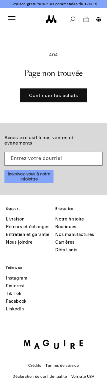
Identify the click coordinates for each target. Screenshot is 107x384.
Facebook (16, 301)
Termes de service (62, 366)
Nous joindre (19, 242)
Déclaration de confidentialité (39, 377)
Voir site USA (83, 377)
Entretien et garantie (28, 235)
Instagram (16, 278)
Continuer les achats (53, 95)
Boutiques (65, 227)
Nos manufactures (74, 235)
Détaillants (66, 250)
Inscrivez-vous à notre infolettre (29, 177)
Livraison (15, 219)
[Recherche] (72, 19)
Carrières (64, 242)
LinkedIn (15, 309)
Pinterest (15, 286)
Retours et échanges (27, 227)
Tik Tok (13, 294)
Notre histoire (69, 219)
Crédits (34, 366)
